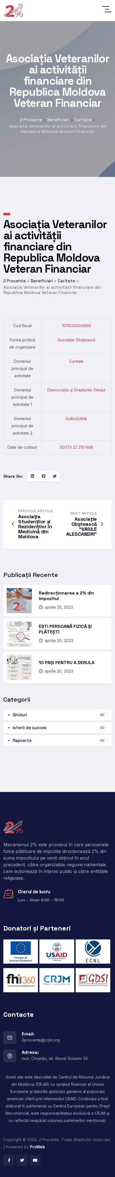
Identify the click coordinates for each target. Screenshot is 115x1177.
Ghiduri (58, 714)
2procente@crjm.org (41, 1040)
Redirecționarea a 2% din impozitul (66, 595)
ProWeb (37, 1146)
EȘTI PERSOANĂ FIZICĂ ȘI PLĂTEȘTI (65, 629)
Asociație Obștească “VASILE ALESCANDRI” (81, 526)
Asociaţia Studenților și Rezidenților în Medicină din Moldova (35, 526)
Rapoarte (58, 740)
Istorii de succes (58, 727)
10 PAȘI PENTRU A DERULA (66, 662)
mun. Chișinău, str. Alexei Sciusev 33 (55, 1058)
